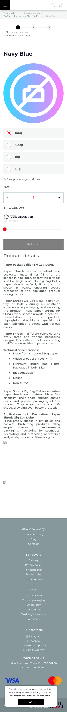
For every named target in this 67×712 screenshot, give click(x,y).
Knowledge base (33, 579)
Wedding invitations (33, 614)
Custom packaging (33, 600)
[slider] (5, 229)
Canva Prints (33, 609)
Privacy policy (33, 564)
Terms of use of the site (38, 695)
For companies (34, 569)
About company (33, 534)
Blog (33, 539)
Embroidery (33, 604)
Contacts (33, 543)
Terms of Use (33, 574)
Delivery (33, 560)
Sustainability (33, 595)
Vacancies (34, 619)
